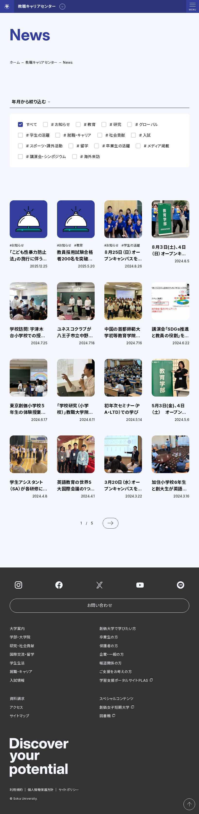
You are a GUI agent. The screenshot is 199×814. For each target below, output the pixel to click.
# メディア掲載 (156, 145)
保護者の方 (109, 646)
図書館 (105, 716)
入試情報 (17, 680)
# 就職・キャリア (77, 135)
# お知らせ (60, 124)
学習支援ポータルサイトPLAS (124, 680)
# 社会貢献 (115, 135)
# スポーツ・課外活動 (44, 145)
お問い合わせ (99, 605)
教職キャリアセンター (41, 62)
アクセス (16, 707)
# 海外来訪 (90, 156)
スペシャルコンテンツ (116, 698)
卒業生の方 (109, 637)
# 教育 (90, 124)
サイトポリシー (68, 790)
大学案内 (17, 628)
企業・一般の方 (112, 654)
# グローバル (146, 124)
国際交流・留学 (22, 654)
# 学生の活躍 (38, 135)
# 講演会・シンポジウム (46, 156)
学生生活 (17, 663)
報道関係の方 (111, 663)
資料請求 (17, 698)
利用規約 (16, 790)
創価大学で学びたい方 (118, 628)
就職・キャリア (21, 671)
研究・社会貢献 (22, 646)
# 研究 (115, 124)
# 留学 (82, 145)
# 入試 (145, 135)
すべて (31, 124)
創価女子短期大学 (115, 707)
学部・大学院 (20, 637)
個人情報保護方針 (41, 790)
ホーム (15, 62)
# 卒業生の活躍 (116, 145)
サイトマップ (19, 716)
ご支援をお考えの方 (116, 671)
